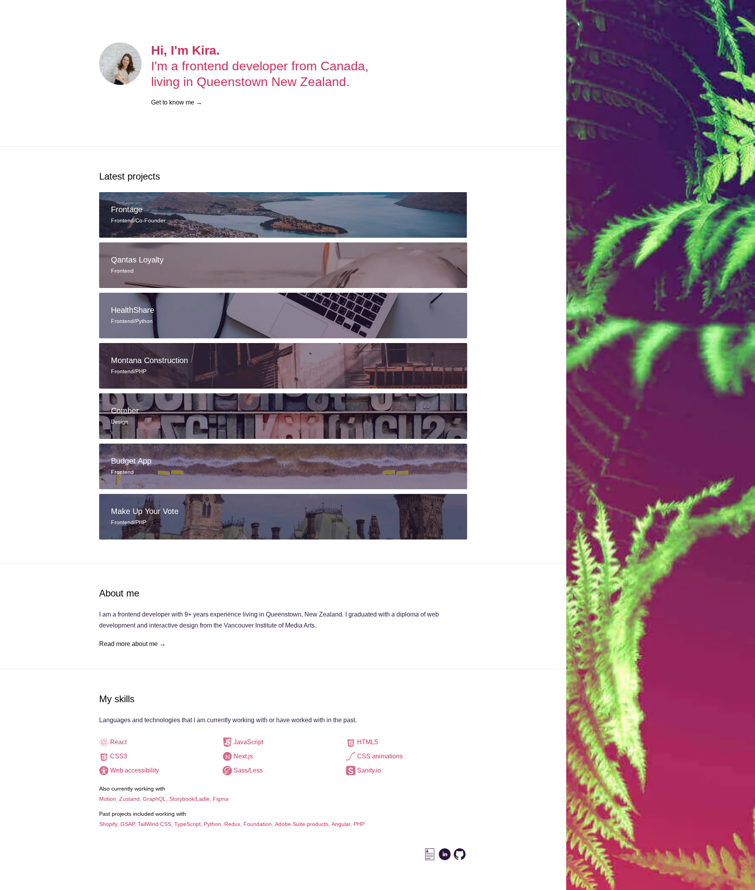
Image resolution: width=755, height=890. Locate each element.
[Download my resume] (430, 854)
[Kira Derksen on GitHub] (460, 854)
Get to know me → (176, 102)
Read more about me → (132, 643)
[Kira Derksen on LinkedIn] (445, 854)
